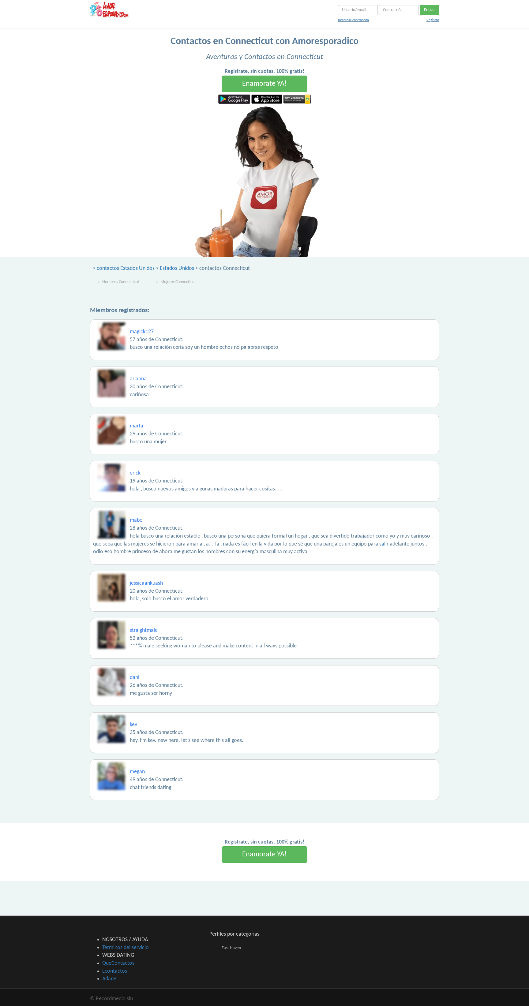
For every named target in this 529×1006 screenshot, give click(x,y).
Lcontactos (114, 971)
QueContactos (118, 963)
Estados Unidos (177, 268)
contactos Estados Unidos (126, 268)
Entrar (429, 10)
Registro (432, 20)
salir (383, 544)
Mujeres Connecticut (178, 282)
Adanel (110, 979)
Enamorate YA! (264, 84)
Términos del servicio (125, 948)
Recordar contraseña (353, 20)
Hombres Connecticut (120, 282)
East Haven (231, 948)
